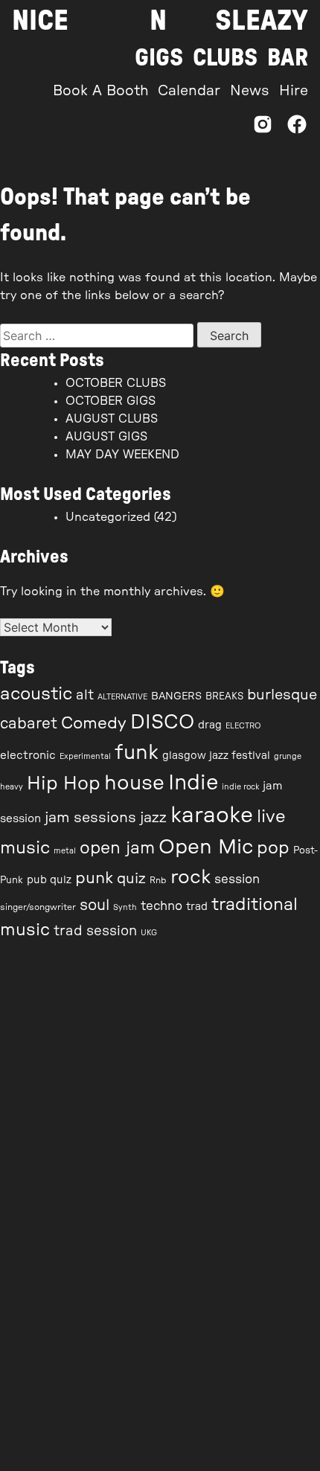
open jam (117, 848)
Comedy (94, 723)
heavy (11, 787)
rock (190, 877)
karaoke (211, 815)
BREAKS (224, 697)
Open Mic (206, 847)
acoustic (36, 694)
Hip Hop (63, 784)
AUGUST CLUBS (111, 419)
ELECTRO (243, 726)
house (134, 783)
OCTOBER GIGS (110, 401)
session (237, 879)
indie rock (240, 787)
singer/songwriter (38, 907)
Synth (125, 907)
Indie (193, 783)
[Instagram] (263, 128)
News (249, 91)
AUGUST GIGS (106, 437)
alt (85, 695)
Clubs (225, 58)
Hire (293, 91)
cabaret (28, 724)
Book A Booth (101, 91)
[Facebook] (297, 128)
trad (197, 907)
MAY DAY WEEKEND (122, 455)
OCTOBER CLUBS (115, 383)
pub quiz (49, 880)
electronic (28, 755)
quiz (131, 878)
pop (273, 847)
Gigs (159, 58)
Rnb (158, 880)
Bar (287, 58)
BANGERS (176, 696)
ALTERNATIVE (122, 697)
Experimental (85, 756)
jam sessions (90, 817)
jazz (153, 817)
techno (161, 906)
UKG (149, 933)
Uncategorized (107, 517)
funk (137, 753)
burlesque (282, 695)
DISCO (162, 722)
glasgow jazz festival (216, 756)
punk (94, 878)
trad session (95, 931)
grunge (287, 756)
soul (94, 905)
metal (65, 851)
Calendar (189, 91)
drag (210, 725)
